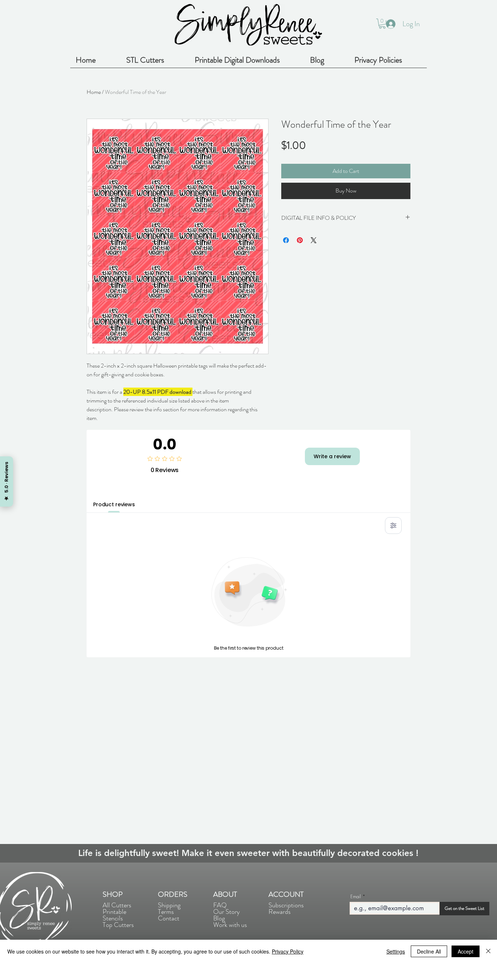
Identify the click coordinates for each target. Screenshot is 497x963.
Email (355, 896)
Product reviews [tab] (114, 504)
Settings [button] (395, 951)
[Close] (488, 951)
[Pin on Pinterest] (299, 240)
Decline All (429, 951)
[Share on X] (313, 240)
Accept (465, 951)
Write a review (332, 456)
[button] (382, 24)
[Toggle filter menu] (393, 525)
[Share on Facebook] (286, 240)
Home (94, 92)
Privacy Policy (287, 951)
